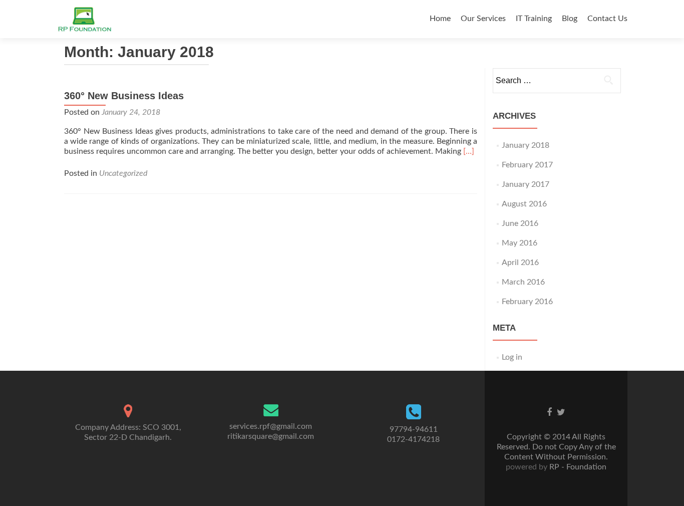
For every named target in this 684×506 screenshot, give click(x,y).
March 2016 (523, 282)
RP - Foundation (576, 467)
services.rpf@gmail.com (270, 426)
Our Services (483, 19)
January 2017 (525, 184)
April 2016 (520, 263)
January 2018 (525, 145)
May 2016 (519, 243)
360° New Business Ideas (124, 95)
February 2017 (527, 165)
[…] (468, 151)
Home (440, 19)
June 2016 (520, 223)
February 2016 (527, 302)
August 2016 (524, 204)
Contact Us (607, 19)
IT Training (534, 19)
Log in (512, 357)
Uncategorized (123, 173)
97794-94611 (414, 429)
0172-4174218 (413, 439)
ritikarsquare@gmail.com (270, 436)
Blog (569, 19)
